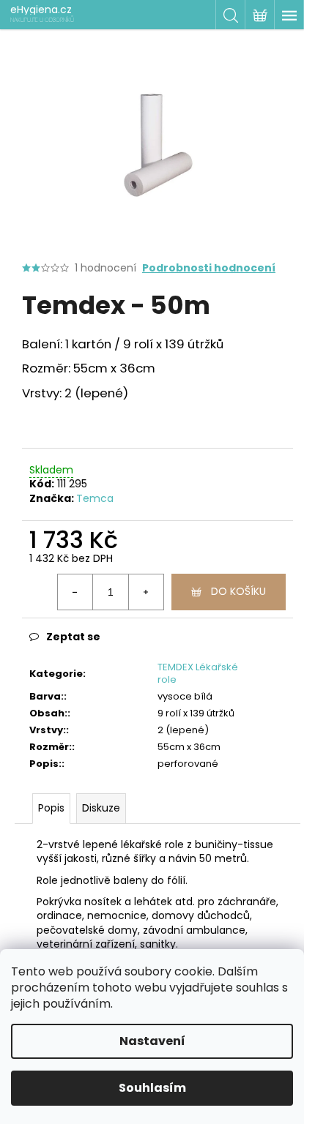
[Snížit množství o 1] (75, 592)
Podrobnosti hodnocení (208, 268)
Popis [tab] (51, 808)
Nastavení (152, 1041)
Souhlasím (152, 1087)
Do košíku (238, 591)
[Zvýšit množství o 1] (145, 592)
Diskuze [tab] (101, 808)
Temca (95, 498)
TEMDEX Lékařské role (198, 673)
